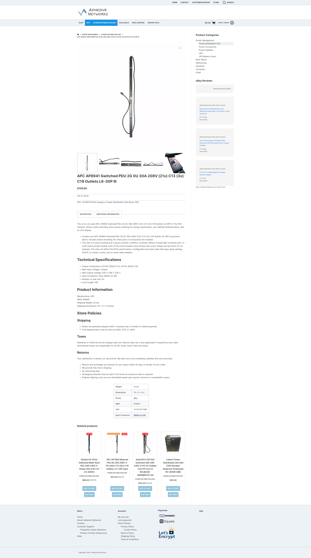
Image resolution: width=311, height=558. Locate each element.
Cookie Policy (130, 529)
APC (88, 23)
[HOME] (78, 34)
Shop (79, 536)
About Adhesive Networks (89, 520)
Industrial (200, 66)
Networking (201, 63)
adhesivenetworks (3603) (222, 89)
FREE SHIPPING (138, 23)
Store (216, 2)
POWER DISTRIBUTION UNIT (104, 23)
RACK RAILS (124, 23)
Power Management (205, 40)
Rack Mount (201, 59)
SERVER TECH (153, 23)
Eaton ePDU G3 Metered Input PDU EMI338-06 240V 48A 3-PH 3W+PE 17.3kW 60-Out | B (215, 111)
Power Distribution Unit (117, 202)
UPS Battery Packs (207, 56)
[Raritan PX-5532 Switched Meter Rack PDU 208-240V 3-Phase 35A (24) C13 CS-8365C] (89, 443)
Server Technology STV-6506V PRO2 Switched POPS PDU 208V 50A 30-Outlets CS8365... (214, 143)
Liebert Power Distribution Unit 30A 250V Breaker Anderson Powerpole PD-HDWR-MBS (173, 465)
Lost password (124, 520)
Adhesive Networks (98, 552)
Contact (184, 2)
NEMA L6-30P (140, 415)
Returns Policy (127, 533)
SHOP (81, 23)
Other (198, 72)
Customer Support (201, 2)
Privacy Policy (127, 526)
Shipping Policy (128, 536)
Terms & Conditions (130, 539)
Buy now (89, 494)
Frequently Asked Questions (93, 529)
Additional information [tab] (107, 214)
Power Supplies (206, 50)
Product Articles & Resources (93, 533)
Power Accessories (207, 47)
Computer (200, 69)
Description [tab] (85, 214)
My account (123, 517)
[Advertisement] (211, 529)
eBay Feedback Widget (204, 187)
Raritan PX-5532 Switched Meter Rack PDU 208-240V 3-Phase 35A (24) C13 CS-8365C (89, 465)
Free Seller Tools (219, 187)
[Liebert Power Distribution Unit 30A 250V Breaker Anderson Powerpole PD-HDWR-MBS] (173, 443)
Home (174, 2)
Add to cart (89, 488)
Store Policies (124, 523)
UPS (201, 53)
